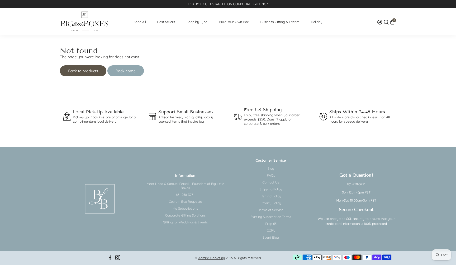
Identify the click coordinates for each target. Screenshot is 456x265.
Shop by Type (197, 22)
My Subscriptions (185, 208)
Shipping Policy (271, 189)
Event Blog (271, 237)
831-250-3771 (185, 195)
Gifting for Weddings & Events (185, 222)
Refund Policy (271, 196)
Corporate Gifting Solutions (185, 215)
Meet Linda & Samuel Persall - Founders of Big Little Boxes (185, 186)
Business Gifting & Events (279, 22)
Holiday (316, 22)
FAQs (271, 175)
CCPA (271, 230)
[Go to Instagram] (118, 258)
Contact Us (270, 182)
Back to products (83, 70)
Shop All (140, 22)
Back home (126, 70)
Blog (270, 168)
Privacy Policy (271, 203)
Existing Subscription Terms (271, 217)
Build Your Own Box (234, 22)
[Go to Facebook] (110, 258)
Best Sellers (166, 22)
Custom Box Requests (185, 201)
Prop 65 (270, 224)
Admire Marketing (211, 258)
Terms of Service (270, 210)
